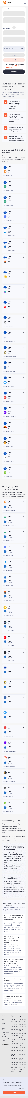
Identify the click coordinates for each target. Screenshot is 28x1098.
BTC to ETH (14, 1024)
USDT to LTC (14, 1035)
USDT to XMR (14, 1047)
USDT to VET (14, 1058)
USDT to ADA (22, 1026)
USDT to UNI (22, 1039)
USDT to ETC (22, 1064)
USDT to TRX (22, 1062)
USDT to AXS (14, 1062)
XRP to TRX (22, 1067)
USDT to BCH (22, 1047)
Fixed (14, 55)
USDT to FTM (14, 1050)
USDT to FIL (14, 1064)
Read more (21, 1088)
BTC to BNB (22, 1021)
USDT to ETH (22, 1019)
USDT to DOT (14, 1033)
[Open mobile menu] (25, 3)
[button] (15, 60)
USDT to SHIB (22, 1033)
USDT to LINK (14, 1043)
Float (13, 60)
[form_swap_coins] (14, 27)
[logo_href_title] (8, 2)
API (3, 1019)
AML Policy (18, 65)
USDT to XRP (14, 1026)
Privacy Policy (9, 67)
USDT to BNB (22, 1024)
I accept (14, 1092)
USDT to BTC (14, 1019)
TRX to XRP (14, 1067)
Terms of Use (11, 65)
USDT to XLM (22, 1054)
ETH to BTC (14, 1021)
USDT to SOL (14, 1029)
